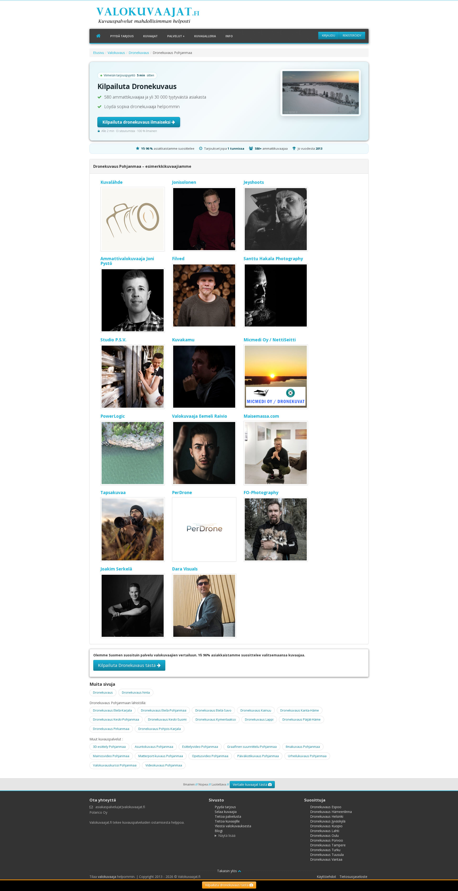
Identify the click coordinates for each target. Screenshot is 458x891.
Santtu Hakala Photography (273, 258)
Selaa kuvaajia (226, 811)
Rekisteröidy (352, 35)
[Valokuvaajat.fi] (155, 16)
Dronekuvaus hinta (136, 692)
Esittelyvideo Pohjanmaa (200, 746)
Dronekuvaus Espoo (325, 807)
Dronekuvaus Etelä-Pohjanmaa (163, 710)
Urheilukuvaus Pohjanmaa (307, 756)
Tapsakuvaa (113, 492)
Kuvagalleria (205, 36)
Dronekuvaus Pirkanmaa (111, 729)
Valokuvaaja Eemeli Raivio (199, 416)
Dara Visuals (185, 569)
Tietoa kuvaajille (227, 821)
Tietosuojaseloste (353, 876)
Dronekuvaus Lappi (259, 719)
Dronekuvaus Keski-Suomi (167, 719)
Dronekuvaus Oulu (324, 835)
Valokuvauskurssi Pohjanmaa (114, 765)
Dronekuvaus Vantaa (326, 859)
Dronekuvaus (139, 52)
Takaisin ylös (227, 871)
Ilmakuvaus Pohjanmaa (303, 746)
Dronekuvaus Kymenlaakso (216, 719)
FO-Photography (261, 492)
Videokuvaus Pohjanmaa (164, 765)
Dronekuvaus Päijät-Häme (301, 719)
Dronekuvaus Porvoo (326, 840)
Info (229, 36)
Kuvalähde (111, 182)
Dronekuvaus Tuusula (327, 854)
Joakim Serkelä (116, 569)
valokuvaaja (107, 876)
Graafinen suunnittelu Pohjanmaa (252, 746)
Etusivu (98, 52)
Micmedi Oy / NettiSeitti (270, 340)
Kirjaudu (328, 35)
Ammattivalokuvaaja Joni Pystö (127, 261)
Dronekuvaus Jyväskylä (327, 821)
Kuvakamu (183, 340)
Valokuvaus (116, 52)
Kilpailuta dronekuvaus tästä (227, 885)
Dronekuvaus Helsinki (326, 816)
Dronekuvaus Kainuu (255, 710)
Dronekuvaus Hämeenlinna (331, 811)
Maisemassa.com (261, 416)
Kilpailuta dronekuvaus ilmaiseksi (137, 122)
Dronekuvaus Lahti (324, 830)
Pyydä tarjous (122, 36)
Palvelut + (176, 36)
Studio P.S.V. (113, 340)
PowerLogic (112, 416)
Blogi (219, 830)
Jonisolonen (184, 182)
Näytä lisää (226, 835)
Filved (178, 258)
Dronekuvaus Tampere (328, 845)
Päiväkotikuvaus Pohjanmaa (258, 756)
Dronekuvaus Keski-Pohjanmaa (116, 719)
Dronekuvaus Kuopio (326, 826)
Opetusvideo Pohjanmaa (210, 756)
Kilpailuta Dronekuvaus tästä (127, 665)
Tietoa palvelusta (228, 816)
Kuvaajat (150, 36)
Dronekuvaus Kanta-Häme (299, 710)
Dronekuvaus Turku (325, 850)
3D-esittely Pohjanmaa (109, 746)
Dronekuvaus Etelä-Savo (213, 710)
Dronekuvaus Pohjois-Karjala (159, 729)
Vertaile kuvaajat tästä (250, 784)
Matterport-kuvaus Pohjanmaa (160, 756)
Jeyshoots (254, 182)
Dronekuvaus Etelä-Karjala (112, 710)
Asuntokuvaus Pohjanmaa (154, 746)
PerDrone (182, 492)
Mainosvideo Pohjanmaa (111, 756)
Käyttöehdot (326, 876)
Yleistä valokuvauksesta (233, 826)
